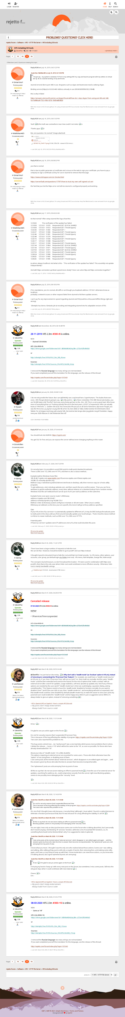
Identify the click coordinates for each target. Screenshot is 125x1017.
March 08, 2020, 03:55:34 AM (46, 669)
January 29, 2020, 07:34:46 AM (46, 430)
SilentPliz (19, 51)
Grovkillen (18, 444)
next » (115, 51)
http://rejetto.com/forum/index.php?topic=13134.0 (49, 654)
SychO (70, 1013)
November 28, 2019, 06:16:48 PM (48, 326)
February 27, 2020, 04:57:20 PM (47, 464)
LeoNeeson (18, 684)
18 (31, 56)
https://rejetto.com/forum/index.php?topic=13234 (94, 737)
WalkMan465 (18, 133)
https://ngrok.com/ (59, 435)
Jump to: (87, 975)
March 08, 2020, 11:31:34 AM (46, 718)
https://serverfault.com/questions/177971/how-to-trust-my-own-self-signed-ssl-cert (62, 181)
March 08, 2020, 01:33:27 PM (46, 897)
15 (18, 56)
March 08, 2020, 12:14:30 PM (46, 794)
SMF (43, 1011)
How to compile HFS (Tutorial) (62, 703)
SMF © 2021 (50, 1011)
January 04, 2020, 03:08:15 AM (46, 392)
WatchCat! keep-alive (37, 533)
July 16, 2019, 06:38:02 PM (45, 160)
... (15, 56)
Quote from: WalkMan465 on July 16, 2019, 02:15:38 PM (47, 73)
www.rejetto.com (54, 478)
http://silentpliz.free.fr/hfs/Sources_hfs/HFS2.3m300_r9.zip (52, 641)
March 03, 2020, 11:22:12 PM (46, 543)
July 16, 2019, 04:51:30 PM (45, 119)
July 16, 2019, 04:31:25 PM (45, 68)
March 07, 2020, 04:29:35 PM (46, 593)
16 (22, 56)
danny (18, 478)
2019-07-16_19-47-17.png (41, 143)
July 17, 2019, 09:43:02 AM (45, 213)
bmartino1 (18, 82)
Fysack (18, 407)
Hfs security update (37, 531)
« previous (109, 51)
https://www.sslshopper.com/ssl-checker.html (47, 177)
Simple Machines (62, 1011)
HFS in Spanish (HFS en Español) (41, 703)
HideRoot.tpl (37, 570)
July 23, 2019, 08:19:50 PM (45, 285)
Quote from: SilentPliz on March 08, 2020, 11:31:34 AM (47, 800)
